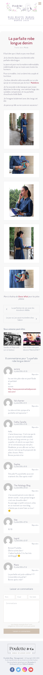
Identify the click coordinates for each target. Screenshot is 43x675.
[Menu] (39, 3)
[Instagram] (24, 669)
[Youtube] (30, 669)
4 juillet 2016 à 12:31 (20, 403)
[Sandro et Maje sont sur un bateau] (12, 339)
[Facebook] (12, 669)
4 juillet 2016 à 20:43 (21, 488)
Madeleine (35, 82)
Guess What (23, 296)
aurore (17, 369)
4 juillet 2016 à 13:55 (20, 424)
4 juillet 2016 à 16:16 (20, 466)
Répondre (35, 374)
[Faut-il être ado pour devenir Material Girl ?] (32, 339)
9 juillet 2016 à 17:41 (20, 567)
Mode (26, 47)
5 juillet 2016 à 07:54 (21, 522)
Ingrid (16, 538)
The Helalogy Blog (22, 485)
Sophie (17, 464)
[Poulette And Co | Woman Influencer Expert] (21, 653)
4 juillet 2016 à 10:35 (20, 371)
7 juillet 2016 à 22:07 (21, 540)
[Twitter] (18, 669)
